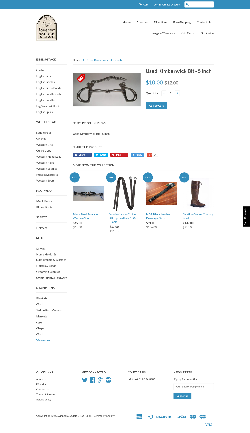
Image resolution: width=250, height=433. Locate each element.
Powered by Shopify (104, 415)
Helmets (41, 227)
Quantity (152, 93)
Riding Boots (44, 207)
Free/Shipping (182, 22)
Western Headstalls (48, 156)
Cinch (39, 304)
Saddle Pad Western (48, 310)
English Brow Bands (48, 88)
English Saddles (45, 100)
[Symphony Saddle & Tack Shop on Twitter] (84, 381)
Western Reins (45, 162)
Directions (160, 22)
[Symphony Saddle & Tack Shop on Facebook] (92, 381)
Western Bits (44, 144)
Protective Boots (47, 174)
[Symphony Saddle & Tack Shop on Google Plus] (100, 381)
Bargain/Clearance (163, 33)
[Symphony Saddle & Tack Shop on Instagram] (108, 381)
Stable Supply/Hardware (51, 277)
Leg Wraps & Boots (48, 106)
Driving (41, 248)
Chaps (40, 328)
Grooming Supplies (48, 271)
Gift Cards (188, 33)
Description (82, 123)
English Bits (43, 76)
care (39, 322)
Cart (145, 4)
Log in (157, 4)
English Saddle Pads (48, 94)
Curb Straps (43, 150)
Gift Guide (207, 33)
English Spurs (44, 112)
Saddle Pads (43, 132)
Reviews (100, 123)
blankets (41, 316)
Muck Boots (44, 201)
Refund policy (43, 399)
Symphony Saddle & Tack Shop (74, 415)
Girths (40, 70)
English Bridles (45, 82)
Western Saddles (46, 168)
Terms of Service (45, 394)
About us (142, 22)
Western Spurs (45, 180)
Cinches (41, 138)
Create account (171, 4)
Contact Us (204, 22)
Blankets (41, 298)
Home (126, 22)
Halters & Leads (46, 265)
